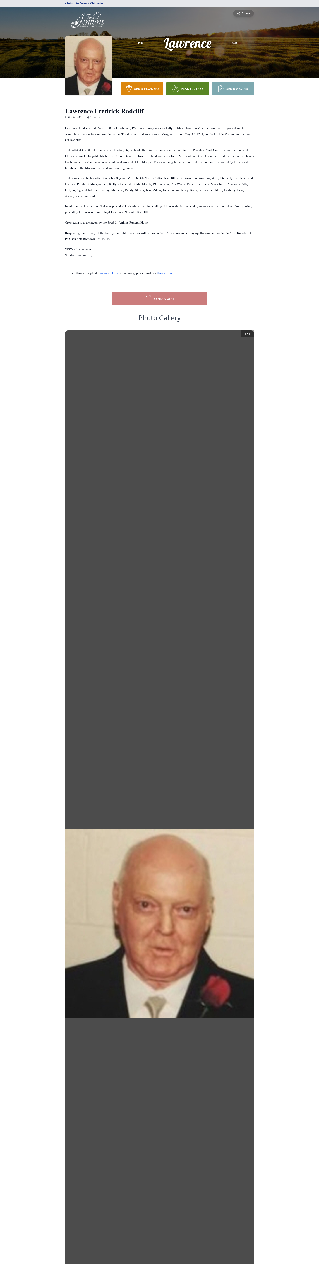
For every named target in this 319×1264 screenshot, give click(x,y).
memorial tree (109, 273)
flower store (165, 273)
